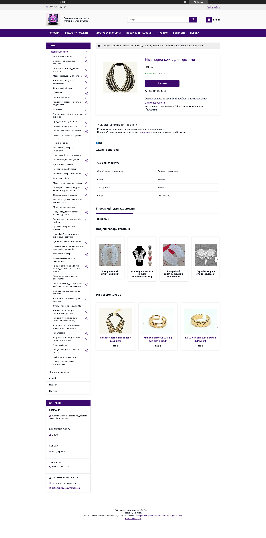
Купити (162, 83)
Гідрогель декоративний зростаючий (65, 277)
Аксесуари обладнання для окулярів (66, 299)
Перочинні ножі (60, 345)
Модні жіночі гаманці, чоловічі (67, 183)
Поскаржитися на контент (146, 516)
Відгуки (194, 33)
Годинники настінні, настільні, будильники (67, 103)
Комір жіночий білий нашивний (110, 272)
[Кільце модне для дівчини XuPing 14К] (200, 318)
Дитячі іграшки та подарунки (67, 241)
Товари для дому (61, 97)
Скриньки (57, 109)
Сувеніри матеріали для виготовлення (65, 259)
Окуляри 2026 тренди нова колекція (66, 69)
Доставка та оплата (108, 33)
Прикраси (128, 45)
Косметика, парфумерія (64, 169)
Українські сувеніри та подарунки (63, 148)
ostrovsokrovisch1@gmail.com (66, 488)
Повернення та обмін (139, 33)
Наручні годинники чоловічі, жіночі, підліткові (66, 213)
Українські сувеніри (62, 254)
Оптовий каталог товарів (65, 195)
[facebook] (97, 143)
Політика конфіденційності (170, 516)
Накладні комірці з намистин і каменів (154, 45)
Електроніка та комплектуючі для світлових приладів (67, 326)
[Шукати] (193, 19)
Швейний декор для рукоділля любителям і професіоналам (68, 284)
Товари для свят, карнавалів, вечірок (67, 220)
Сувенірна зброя (61, 178)
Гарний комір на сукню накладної (205, 272)
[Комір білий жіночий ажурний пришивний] (174, 252)
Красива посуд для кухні (65, 126)
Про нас (163, 33)
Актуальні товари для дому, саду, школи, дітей (66, 338)
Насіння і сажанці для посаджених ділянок (63, 311)
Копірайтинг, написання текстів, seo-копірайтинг (68, 201)
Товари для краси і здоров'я (67, 131)
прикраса (145, 132)
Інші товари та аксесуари (65, 357)
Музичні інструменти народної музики (67, 136)
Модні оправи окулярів (64, 207)
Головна (54, 33)
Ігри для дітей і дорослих (65, 121)
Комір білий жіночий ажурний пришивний (174, 274)
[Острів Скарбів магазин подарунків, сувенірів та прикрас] (53, 25)
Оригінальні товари (62, 56)
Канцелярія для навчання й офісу (66, 351)
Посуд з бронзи (60, 143)
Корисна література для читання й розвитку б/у (65, 319)
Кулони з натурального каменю (64, 228)
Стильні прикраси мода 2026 (67, 306)
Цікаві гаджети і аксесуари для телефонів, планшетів (68, 247)
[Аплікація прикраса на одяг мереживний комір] (142, 252)
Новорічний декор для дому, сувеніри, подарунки (67, 235)
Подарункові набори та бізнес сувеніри (67, 115)
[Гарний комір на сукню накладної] (206, 252)
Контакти (179, 33)
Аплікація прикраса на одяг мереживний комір (142, 274)
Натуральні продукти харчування (63, 81)
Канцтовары (59, 333)
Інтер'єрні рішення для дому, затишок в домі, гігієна (67, 189)
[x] (100, 143)
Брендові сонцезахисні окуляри (64, 62)
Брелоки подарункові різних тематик (66, 292)
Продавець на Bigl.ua (133, 513)
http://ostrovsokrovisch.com (64, 483)
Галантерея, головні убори (66, 160)
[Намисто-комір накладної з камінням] (115, 318)
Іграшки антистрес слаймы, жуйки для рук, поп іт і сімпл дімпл (66, 269)
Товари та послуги (76, 33)
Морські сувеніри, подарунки (67, 173)
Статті (52, 378)
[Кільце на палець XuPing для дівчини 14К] (158, 318)
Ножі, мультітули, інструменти (67, 155)
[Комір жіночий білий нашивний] (110, 252)
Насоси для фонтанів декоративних (63, 363)
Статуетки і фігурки (62, 88)
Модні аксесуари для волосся (68, 76)
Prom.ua (147, 510)
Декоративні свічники (63, 164)
